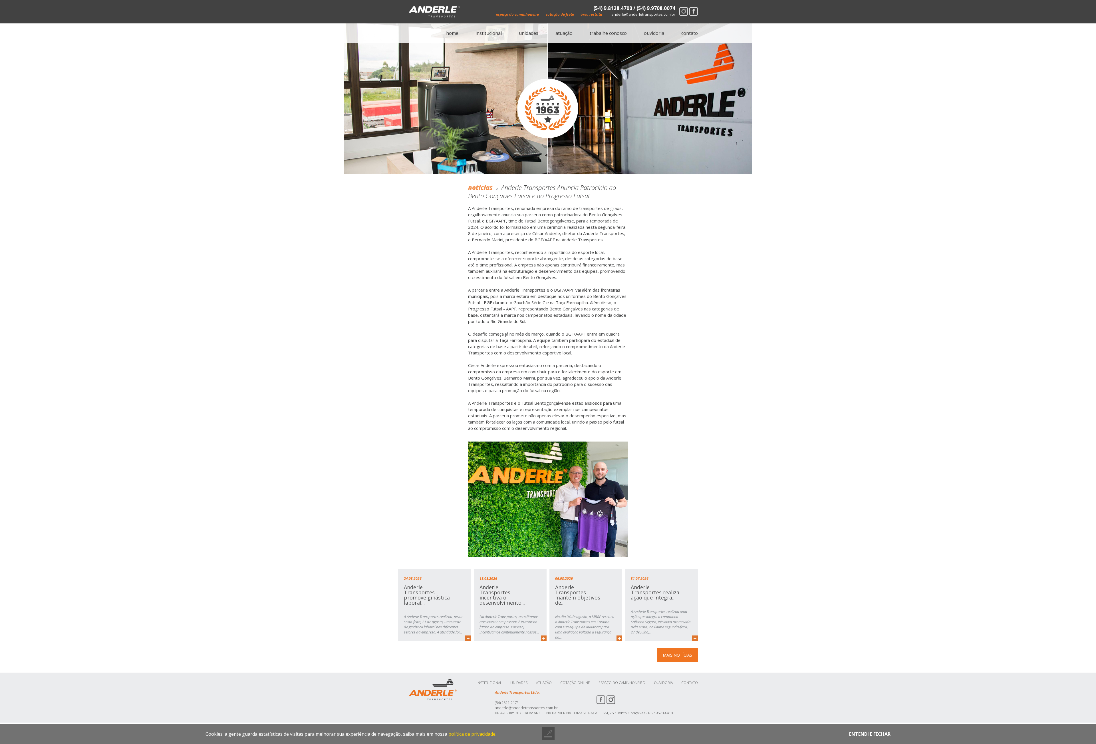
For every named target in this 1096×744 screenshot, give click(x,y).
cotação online (575, 683)
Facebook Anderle (693, 11)
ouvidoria (654, 33)
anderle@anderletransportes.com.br (643, 14)
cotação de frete (560, 14)
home (452, 33)
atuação (564, 33)
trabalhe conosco (608, 33)
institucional (489, 33)
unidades (528, 33)
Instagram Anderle (683, 11)
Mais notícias (677, 655)
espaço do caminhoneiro (517, 14)
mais (468, 638)
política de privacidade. (472, 734)
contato (689, 33)
